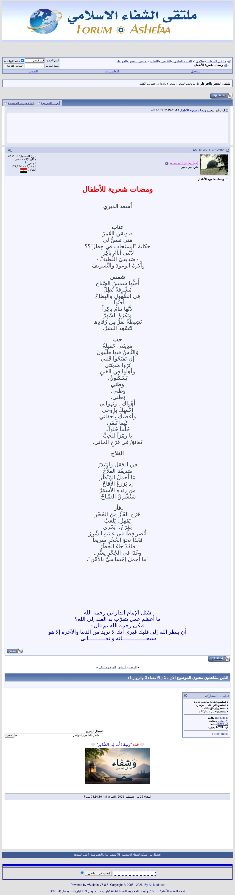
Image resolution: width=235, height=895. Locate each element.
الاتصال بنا (155, 854)
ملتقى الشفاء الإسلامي (211, 61)
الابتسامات (222, 721)
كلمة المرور (52, 65)
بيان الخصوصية (99, 854)
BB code (220, 717)
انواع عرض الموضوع (21, 103)
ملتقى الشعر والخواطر (131, 61)
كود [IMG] (222, 724)
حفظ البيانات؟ (12, 61)
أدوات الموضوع (50, 103)
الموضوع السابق (127, 667)
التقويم (33, 71)
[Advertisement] (117, 826)
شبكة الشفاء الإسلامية (134, 854)
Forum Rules (220, 733)
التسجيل (196, 71)
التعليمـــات (112, 71)
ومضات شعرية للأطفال (193, 110)
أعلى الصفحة (81, 854)
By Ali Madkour (154, 885)
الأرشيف (115, 854)
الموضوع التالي (107, 667)
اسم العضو (53, 60)
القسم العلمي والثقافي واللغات (171, 61)
